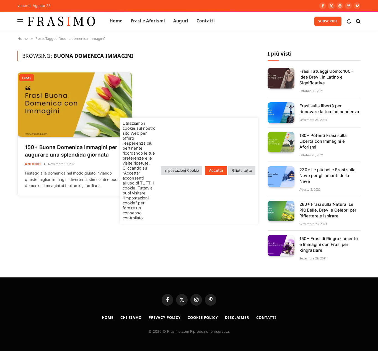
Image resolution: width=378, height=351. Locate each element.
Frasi (26, 78)
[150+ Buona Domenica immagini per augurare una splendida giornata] (75, 104)
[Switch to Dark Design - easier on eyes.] (349, 21)
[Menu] (20, 21)
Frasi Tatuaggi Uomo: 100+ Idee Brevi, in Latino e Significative (326, 77)
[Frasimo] (61, 21)
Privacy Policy (165, 317)
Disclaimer (237, 317)
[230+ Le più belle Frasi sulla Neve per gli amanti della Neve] (281, 176)
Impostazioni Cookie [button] (181, 170)
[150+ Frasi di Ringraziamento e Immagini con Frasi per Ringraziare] (281, 245)
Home (116, 21)
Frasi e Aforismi (148, 21)
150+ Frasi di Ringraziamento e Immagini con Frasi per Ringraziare (328, 244)
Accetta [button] (216, 170)
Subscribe (328, 21)
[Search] (358, 21)
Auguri (180, 21)
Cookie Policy (203, 317)
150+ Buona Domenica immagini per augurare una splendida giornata (71, 151)
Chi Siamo (131, 317)
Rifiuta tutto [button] (242, 170)
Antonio (33, 164)
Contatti (205, 21)
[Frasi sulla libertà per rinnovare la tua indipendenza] (281, 112)
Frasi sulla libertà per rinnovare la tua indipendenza (329, 108)
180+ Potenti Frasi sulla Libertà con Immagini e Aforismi (323, 141)
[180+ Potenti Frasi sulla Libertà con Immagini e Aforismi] (281, 142)
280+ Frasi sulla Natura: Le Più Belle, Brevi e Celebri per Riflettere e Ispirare (327, 210)
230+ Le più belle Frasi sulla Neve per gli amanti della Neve (327, 175)
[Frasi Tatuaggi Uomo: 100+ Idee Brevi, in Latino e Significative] (281, 78)
